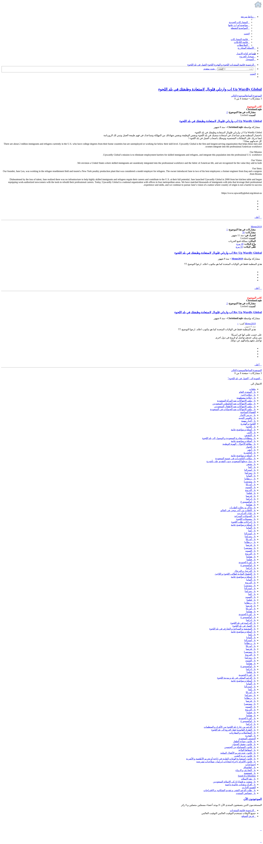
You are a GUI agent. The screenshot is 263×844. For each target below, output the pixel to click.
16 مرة (239, 247)
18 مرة (239, 244)
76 (243, 232)
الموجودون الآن (253, 799)
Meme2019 (256, 226)
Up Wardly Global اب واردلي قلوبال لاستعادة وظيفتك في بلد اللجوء (210, 89)
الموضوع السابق (254, 95)
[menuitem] (239, 22)
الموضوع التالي (238, 95)
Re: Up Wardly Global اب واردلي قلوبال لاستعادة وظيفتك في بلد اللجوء (218, 252)
